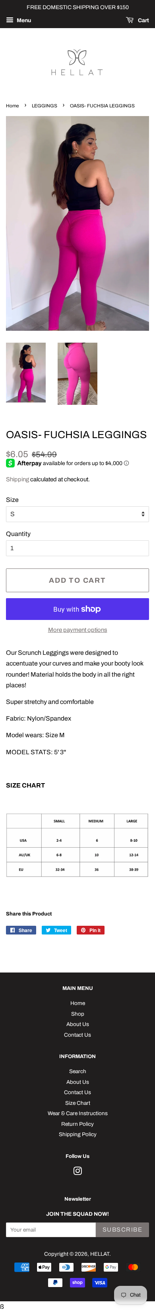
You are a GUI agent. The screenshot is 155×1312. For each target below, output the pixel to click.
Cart (143, 20)
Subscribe (123, 1229)
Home (12, 106)
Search (77, 1071)
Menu (23, 20)
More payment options (77, 630)
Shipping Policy (78, 1134)
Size (12, 499)
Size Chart (77, 1103)
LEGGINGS (44, 106)
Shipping (17, 479)
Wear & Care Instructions (78, 1113)
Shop (77, 1014)
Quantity (18, 533)
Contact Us (77, 1035)
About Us (77, 1024)
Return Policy (77, 1124)
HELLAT (99, 1254)
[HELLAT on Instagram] (77, 1173)
